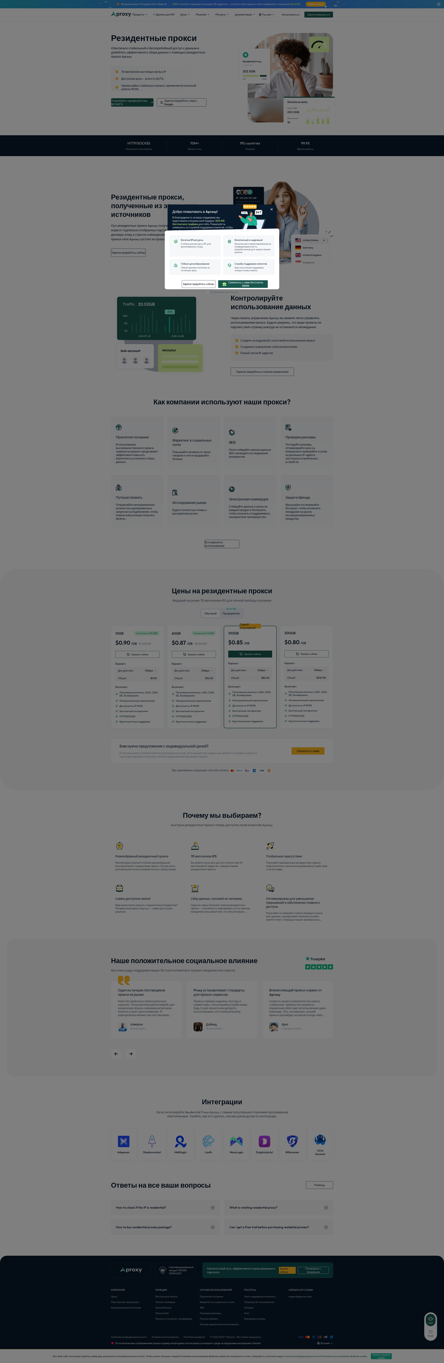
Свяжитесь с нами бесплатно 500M (245, 284)
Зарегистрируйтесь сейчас (198, 284)
